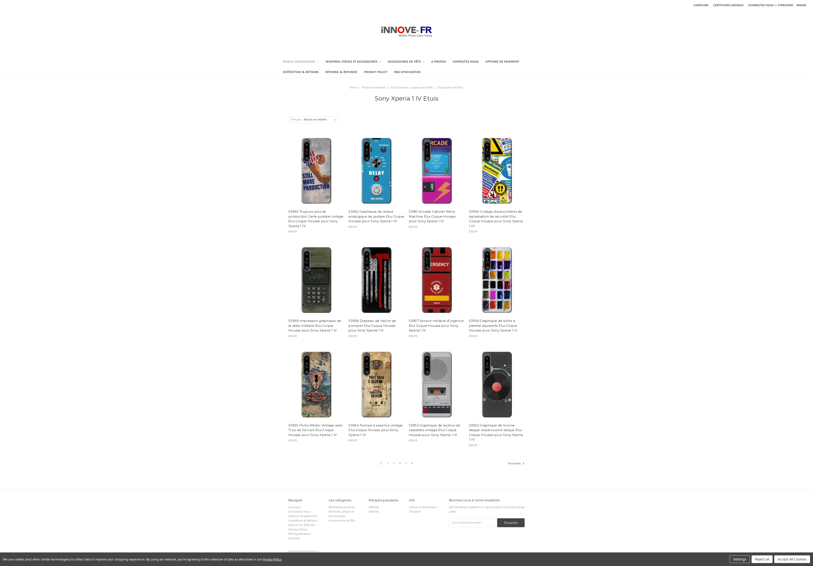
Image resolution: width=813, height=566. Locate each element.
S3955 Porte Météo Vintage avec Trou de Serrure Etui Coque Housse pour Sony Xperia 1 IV (315, 430)
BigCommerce (310, 551)
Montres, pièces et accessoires (352, 61)
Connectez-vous (760, 5)
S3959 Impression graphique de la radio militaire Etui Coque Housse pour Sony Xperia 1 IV (314, 325)
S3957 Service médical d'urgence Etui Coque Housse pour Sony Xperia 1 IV (436, 325)
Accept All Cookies (792, 559)
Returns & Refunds (341, 72)
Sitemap (294, 538)
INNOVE (374, 507)
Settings (739, 559)
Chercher (701, 5)
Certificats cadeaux (728, 5)
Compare (315, 170)
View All (374, 511)
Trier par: (296, 119)
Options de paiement (502, 61)
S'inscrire (785, 5)
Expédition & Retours (301, 72)
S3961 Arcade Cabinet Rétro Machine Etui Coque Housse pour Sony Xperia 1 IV (432, 216)
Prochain (514, 463)
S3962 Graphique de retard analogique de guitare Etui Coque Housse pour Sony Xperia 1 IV (376, 216)
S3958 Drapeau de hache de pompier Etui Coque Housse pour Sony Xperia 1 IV (372, 325)
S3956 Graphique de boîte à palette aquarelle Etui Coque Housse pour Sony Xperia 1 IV (493, 325)
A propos (438, 61)
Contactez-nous (466, 61)
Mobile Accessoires (299, 61)
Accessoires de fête (405, 61)
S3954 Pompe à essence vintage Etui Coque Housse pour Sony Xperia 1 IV (375, 430)
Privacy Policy (375, 72)
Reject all (762, 559)
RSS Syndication (407, 72)
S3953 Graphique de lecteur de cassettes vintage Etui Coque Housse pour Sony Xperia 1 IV (434, 430)
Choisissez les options (316, 177)
